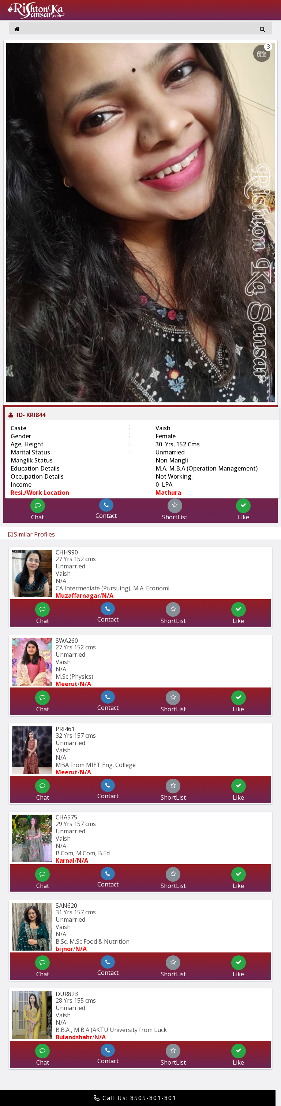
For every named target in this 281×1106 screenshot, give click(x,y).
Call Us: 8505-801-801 (138, 1098)
